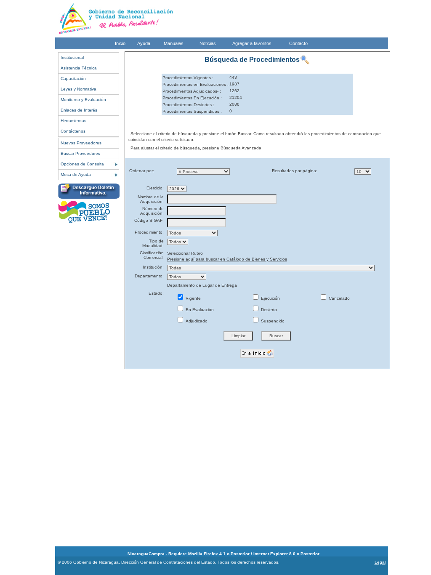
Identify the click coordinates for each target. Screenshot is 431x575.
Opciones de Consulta (82, 164)
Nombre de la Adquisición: (151, 199)
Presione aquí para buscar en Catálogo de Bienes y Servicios (227, 259)
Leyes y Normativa (78, 89)
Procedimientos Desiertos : (188, 104)
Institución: (153, 267)
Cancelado (338, 298)
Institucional (72, 57)
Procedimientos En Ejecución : (192, 98)
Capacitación (73, 78)
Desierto (268, 309)
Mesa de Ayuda (76, 174)
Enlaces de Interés (79, 110)
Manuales (174, 43)
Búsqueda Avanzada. (242, 148)
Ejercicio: (155, 188)
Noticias (208, 43)
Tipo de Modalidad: (153, 243)
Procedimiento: (149, 232)
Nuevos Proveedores (81, 143)
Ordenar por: (141, 170)
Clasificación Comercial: (152, 255)
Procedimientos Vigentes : (187, 77)
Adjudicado (196, 321)
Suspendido (272, 321)
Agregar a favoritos (251, 43)
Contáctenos (73, 131)
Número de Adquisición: (152, 211)
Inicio (120, 43)
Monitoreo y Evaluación (83, 99)
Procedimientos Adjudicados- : (191, 91)
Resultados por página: (294, 170)
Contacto (298, 43)
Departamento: (149, 276)
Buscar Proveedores (80, 153)
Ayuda (143, 43)
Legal (380, 562)
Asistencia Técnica (79, 68)
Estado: (156, 293)
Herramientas (73, 120)
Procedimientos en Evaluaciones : (195, 84)
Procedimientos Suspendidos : (192, 111)
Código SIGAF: (149, 220)
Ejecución (270, 298)
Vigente (192, 298)
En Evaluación (199, 309)
